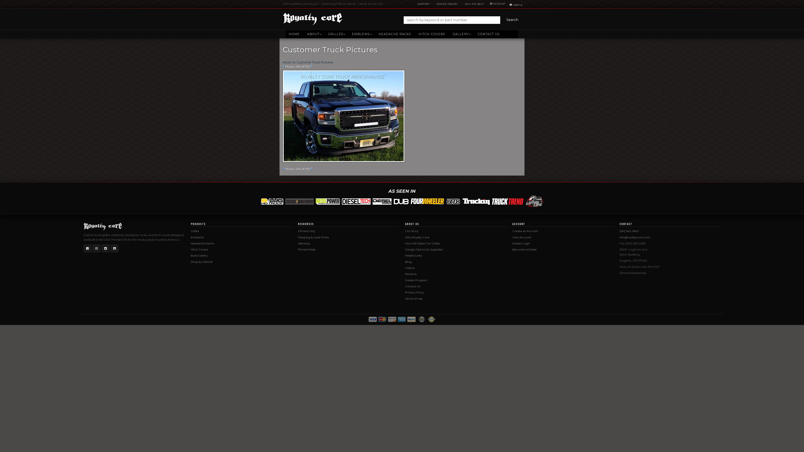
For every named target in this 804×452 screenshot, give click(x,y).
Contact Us (489, 34)
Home (294, 34)
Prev (283, 66)
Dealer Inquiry (447, 4)
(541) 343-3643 (474, 4)
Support (423, 4)
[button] (461, 20)
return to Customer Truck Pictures (308, 62)
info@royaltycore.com (635, 237)
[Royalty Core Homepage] (312, 19)
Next (312, 66)
